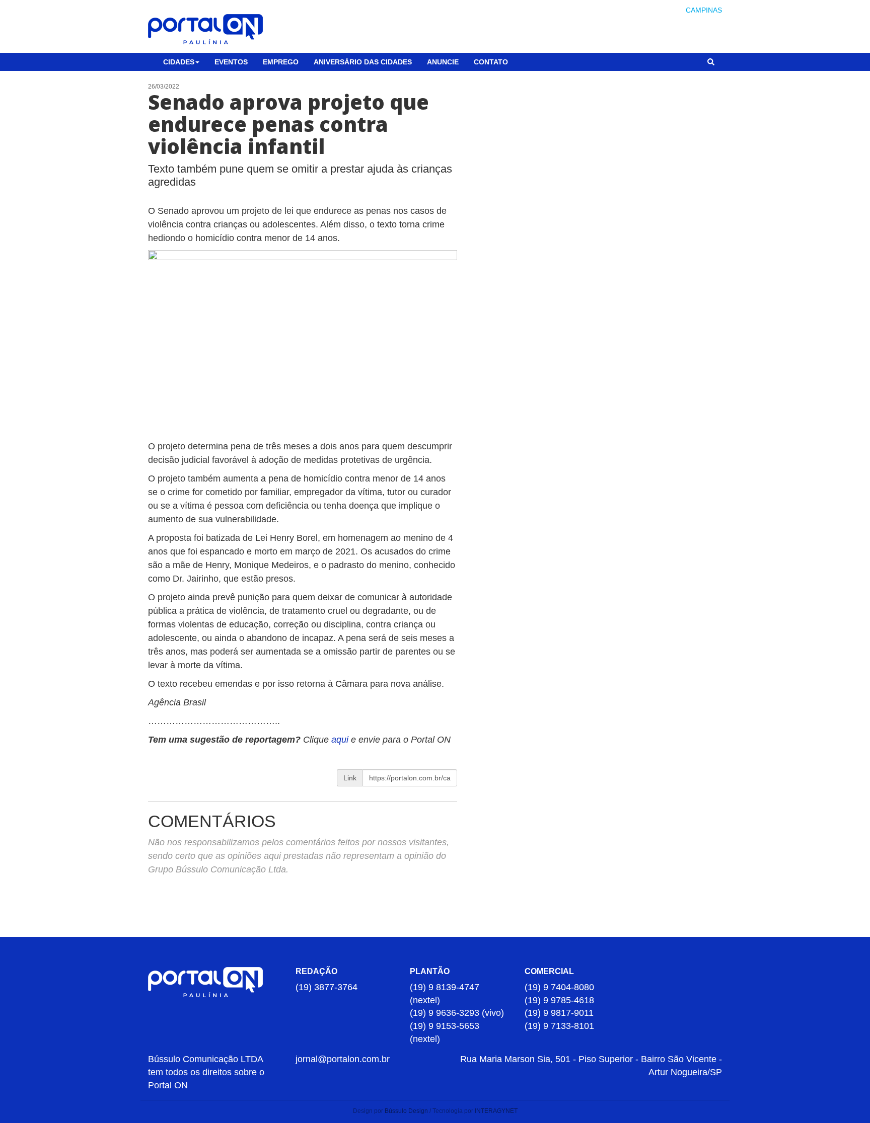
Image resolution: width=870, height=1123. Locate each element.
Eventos (231, 62)
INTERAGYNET (496, 1110)
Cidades (178, 62)
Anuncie (443, 62)
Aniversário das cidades (363, 62)
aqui (341, 740)
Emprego (281, 62)
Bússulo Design (406, 1110)
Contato (491, 62)
